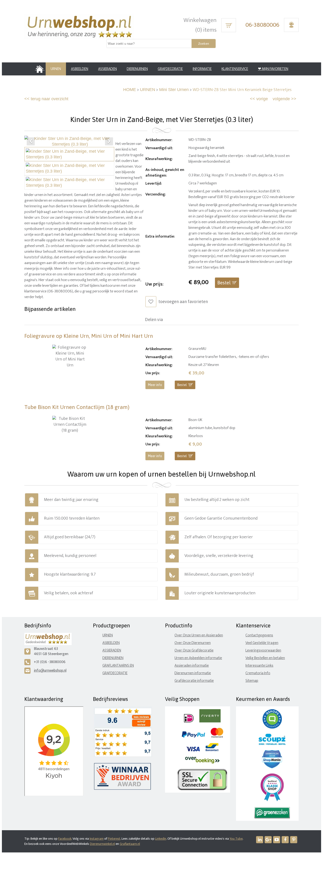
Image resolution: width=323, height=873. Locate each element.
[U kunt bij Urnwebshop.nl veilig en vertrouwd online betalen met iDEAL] (189, 721)
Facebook (64, 838)
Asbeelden (111, 643)
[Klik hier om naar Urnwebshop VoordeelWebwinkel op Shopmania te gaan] (272, 767)
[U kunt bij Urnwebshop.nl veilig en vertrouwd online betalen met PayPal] (193, 736)
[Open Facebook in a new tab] (285, 839)
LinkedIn (160, 838)
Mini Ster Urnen (174, 89)
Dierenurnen (112, 658)
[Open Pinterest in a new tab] (293, 839)
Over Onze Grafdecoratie (194, 650)
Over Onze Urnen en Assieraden (199, 635)
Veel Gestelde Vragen (261, 643)
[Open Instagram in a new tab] (268, 839)
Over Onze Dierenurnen (193, 643)
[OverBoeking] (202, 762)
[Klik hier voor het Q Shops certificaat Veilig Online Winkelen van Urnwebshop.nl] (272, 727)
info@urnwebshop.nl (50, 670)
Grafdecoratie (114, 673)
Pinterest (114, 838)
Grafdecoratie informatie (194, 681)
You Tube (236, 838)
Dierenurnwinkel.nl (102, 844)
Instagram (97, 838)
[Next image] (109, 141)
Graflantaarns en (118, 665)
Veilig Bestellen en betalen (265, 658)
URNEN (147, 89)
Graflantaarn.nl (130, 844)
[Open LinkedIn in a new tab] (259, 839)
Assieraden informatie (192, 665)
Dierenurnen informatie (193, 673)
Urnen (107, 635)
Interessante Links (259, 665)
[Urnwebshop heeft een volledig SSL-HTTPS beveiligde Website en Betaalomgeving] (202, 789)
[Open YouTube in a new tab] (276, 839)
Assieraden (111, 650)
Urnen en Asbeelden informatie (198, 658)
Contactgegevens (259, 635)
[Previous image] (31, 141)
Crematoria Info (257, 673)
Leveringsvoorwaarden (263, 650)
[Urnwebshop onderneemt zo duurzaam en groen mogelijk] (272, 817)
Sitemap (251, 681)
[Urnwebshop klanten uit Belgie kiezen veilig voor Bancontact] (211, 750)
